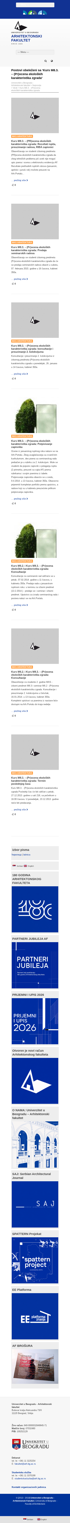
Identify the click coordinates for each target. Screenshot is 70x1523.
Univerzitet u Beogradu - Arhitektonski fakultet (22, 84)
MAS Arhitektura (22, 136)
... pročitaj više (18, 180)
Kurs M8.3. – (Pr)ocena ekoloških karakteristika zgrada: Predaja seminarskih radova (30, 250)
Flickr (35, 12)
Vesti (15, 88)
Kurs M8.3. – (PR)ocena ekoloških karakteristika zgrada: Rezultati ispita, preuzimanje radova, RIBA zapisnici (33, 144)
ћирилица (16, 854)
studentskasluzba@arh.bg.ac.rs (30, 1478)
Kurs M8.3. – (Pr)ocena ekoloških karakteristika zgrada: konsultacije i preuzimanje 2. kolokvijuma (32, 348)
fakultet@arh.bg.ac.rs (25, 1464)
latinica (26, 854)
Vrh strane (33, 1512)
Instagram (45, 12)
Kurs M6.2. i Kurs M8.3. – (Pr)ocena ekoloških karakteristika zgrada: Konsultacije (32, 568)
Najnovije (36, 85)
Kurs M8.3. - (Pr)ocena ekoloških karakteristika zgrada (25, 89)
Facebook (25, 12)
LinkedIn (40, 12)
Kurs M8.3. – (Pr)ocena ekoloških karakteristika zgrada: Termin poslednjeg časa (30, 780)
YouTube (30, 12)
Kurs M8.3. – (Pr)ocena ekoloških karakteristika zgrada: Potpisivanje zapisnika (31, 443)
